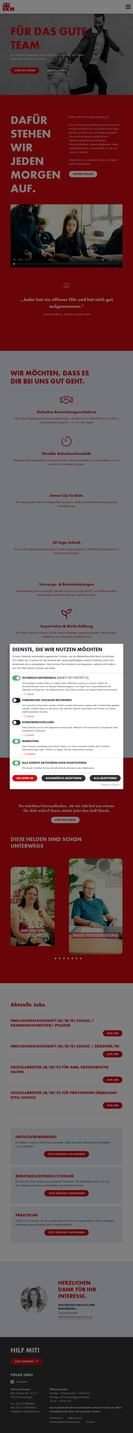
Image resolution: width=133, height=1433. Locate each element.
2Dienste (28, 754)
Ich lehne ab (24, 778)
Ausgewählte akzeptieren (63, 778)
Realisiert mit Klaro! (110, 784)
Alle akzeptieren (105, 778)
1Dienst (28, 694)
